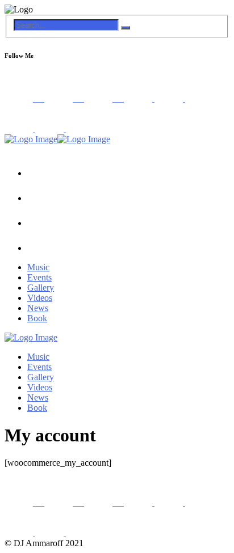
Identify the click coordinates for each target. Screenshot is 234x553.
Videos (39, 298)
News (37, 308)
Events (39, 277)
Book (37, 318)
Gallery (40, 287)
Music (38, 267)
